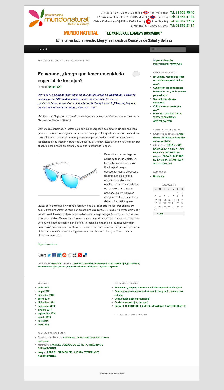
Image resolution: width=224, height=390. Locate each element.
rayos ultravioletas (76, 266)
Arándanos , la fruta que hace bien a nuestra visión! (169, 137)
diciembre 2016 (46, 295)
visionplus (92, 266)
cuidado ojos (120, 263)
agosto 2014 (44, 317)
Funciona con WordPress (112, 373)
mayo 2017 (43, 291)
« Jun (160, 213)
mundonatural (45, 266)
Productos (56, 263)
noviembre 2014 (46, 306)
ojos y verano (59, 266)
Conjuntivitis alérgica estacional (132, 298)
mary (156, 156)
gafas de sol (133, 263)
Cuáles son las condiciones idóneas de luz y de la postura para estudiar (169, 91)
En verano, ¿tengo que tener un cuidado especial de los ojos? (168, 80)
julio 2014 (43, 320)
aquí (92, 107)
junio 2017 (43, 287)
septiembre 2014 (46, 313)
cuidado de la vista (103, 263)
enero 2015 (44, 298)
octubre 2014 (45, 309)
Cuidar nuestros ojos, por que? (132, 302)
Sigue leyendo (47, 244)
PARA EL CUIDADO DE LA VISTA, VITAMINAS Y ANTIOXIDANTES (167, 117)
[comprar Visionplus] (163, 60)
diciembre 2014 (46, 302)
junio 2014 (43, 324)
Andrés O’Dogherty (83, 263)
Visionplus (44, 49)
